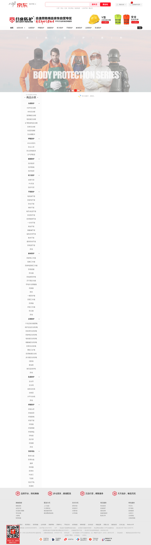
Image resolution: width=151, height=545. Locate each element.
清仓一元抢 (63, 8)
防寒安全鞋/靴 (31, 346)
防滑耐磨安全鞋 (31, 354)
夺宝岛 (131, 506)
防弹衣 (31, 471)
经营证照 (66, 533)
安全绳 (31, 385)
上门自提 (46, 506)
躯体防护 (79, 28)
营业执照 (120, 533)
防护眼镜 (31, 167)
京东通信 (131, 515)
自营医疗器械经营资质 (84, 528)
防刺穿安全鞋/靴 (31, 331)
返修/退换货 (103, 513)
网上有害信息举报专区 (81, 539)
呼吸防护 (41, 28)
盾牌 (31, 463)
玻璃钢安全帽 (31, 115)
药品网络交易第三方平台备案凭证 (104, 528)
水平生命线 (31, 396)
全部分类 (20, 28)
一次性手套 (84, 8)
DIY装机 (131, 508)
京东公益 (122, 524)
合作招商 (43, 524)
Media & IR (130, 524)
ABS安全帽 (31, 112)
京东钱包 (77, 535)
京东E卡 (131, 513)
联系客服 (18, 518)
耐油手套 (31, 226)
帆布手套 (31, 238)
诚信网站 (69, 539)
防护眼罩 (31, 163)
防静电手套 (31, 200)
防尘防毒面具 (31, 151)
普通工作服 (31, 299)
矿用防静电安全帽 (31, 123)
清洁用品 (71, 8)
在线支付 (74, 508)
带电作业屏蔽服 (31, 284)
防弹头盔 (31, 459)
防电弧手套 (31, 245)
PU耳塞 (31, 183)
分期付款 (74, 510)
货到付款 (74, 506)
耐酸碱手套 (31, 230)
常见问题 (18, 513)
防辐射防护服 (31, 277)
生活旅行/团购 (20, 510)
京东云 (84, 535)
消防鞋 (31, 361)
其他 (31, 249)
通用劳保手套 (31, 241)
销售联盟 (82, 524)
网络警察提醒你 (57, 539)
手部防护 (69, 28)
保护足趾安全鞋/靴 (31, 327)
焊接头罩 (31, 409)
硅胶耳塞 (31, 180)
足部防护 (88, 28)
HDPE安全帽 (31, 108)
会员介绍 (18, 508)
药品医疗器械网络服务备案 (68, 528)
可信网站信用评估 (44, 539)
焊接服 (31, 424)
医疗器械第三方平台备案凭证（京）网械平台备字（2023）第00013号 (93, 533)
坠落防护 (98, 28)
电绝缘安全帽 (31, 119)
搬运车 (91, 8)
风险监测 (98, 524)
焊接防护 (31, 404)
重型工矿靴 (31, 350)
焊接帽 (31, 443)
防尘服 (31, 311)
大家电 (18, 515)
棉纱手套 (31, 207)
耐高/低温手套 (31, 211)
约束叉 (31, 475)
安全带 (31, 381)
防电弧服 (31, 269)
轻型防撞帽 (31, 130)
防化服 (31, 273)
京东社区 (90, 524)
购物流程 (18, 506)
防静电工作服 (31, 258)
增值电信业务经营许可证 (133, 533)
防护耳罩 (31, 187)
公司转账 (74, 513)
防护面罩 (31, 171)
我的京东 (121, 4)
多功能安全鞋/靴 (31, 357)
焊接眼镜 (31, 417)
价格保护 (103, 508)
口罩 (58, 8)
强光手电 (31, 482)
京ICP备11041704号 (45, 528)
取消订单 (103, 515)
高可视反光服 (31, 280)
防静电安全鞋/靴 (31, 335)
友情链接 (74, 524)
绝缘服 (31, 288)
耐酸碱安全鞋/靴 (31, 342)
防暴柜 (31, 486)
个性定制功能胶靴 (31, 323)
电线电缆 (77, 8)
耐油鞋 (31, 365)
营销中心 (59, 524)
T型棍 (31, 478)
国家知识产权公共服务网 (106, 539)
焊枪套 (31, 435)
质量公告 (106, 524)
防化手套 (31, 204)
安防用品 (31, 451)
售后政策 (103, 506)
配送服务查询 (48, 510)
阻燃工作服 (31, 262)
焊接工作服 (31, 307)
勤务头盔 (31, 456)
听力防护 (60, 28)
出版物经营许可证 (76, 530)
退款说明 (103, 510)
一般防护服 (31, 296)
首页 (11, 28)
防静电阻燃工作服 (31, 265)
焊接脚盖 (31, 432)
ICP (56, 528)
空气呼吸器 (31, 154)
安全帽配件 (31, 134)
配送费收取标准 (48, 513)
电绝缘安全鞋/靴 (31, 338)
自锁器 (31, 393)
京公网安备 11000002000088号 (27, 528)
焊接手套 (31, 420)
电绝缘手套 (31, 196)
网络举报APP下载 (94, 539)
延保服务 (131, 510)
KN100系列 (31, 143)
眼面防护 (50, 28)
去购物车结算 (136, 4)
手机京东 (67, 524)
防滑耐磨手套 (31, 219)
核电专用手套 (31, 234)
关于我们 (20, 524)
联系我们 (27, 524)
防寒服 (31, 303)
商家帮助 (51, 524)
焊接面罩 (31, 413)
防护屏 (31, 439)
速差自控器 (31, 389)
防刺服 (31, 467)
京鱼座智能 (132, 518)
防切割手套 (31, 215)
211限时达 (47, 508)
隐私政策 (114, 524)
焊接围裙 (31, 428)
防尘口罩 (31, 147)
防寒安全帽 (31, 127)
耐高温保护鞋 (31, 369)
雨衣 (31, 292)
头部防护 (31, 28)
